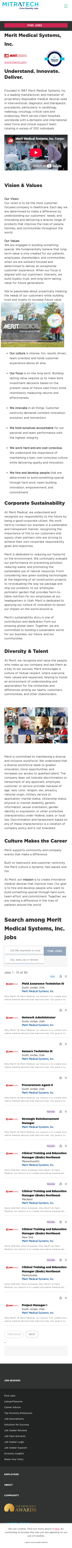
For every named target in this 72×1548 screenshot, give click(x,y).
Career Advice (12, 1407)
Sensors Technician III (37, 1051)
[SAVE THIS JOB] (66, 976)
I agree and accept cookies (36, 1542)
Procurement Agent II (37, 1085)
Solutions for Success (16, 1424)
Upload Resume (13, 1401)
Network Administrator (39, 1017)
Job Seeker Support (15, 1447)
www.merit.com (15, 62)
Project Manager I (34, 1305)
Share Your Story (14, 1459)
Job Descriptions (14, 1419)
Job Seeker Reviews (15, 1430)
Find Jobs (9, 1395)
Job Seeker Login (14, 1442)
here (57, 1529)
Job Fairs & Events (15, 1436)
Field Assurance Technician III (43, 983)
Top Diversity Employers (18, 1413)
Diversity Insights (14, 1453)
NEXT (32, 1334)
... (5, 1341)
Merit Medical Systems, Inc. (38, 991)
